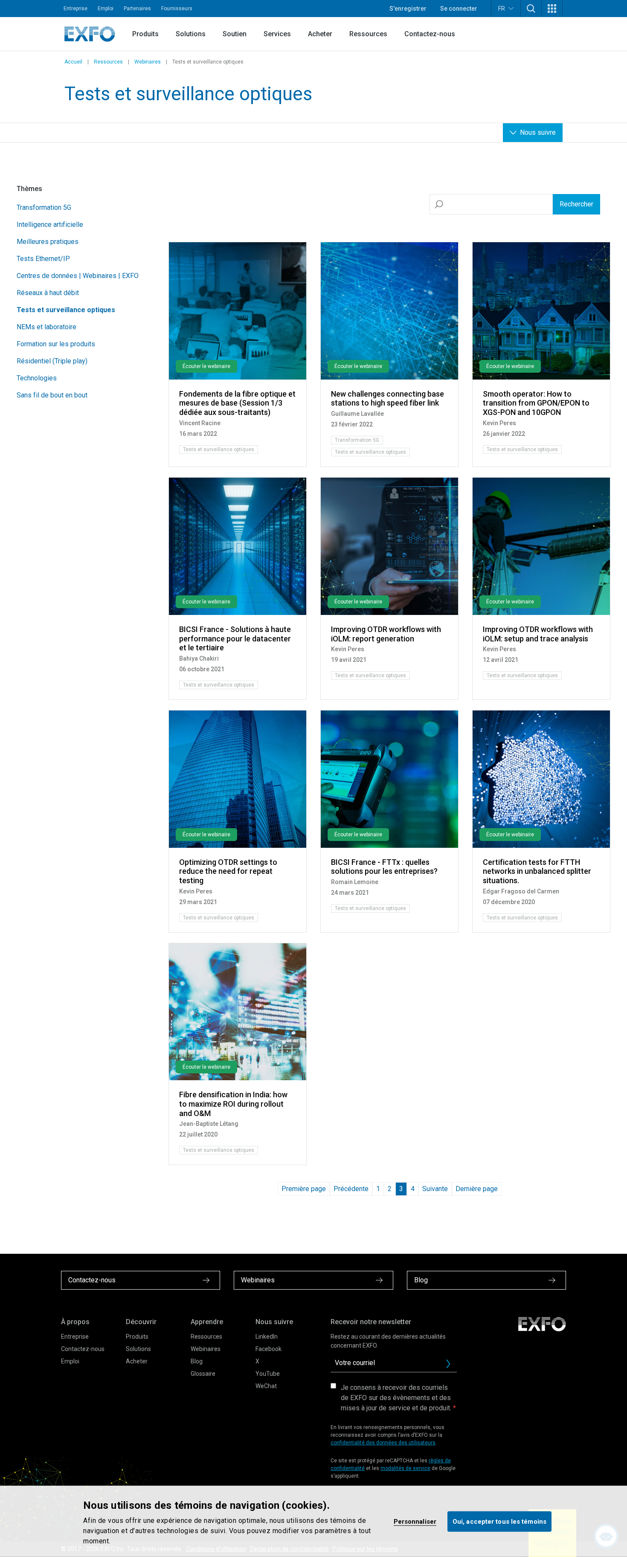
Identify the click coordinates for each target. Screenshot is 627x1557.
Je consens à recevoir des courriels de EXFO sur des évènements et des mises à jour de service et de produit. (396, 1397)
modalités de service (405, 1468)
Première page (304, 1189)
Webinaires (147, 62)
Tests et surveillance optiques (66, 310)
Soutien (235, 34)
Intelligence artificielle (50, 224)
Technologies (37, 378)
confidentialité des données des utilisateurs (383, 1443)
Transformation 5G (44, 207)
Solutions (191, 34)
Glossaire (203, 1373)
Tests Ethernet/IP (43, 259)
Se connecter (458, 8)
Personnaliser (415, 1521)
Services (277, 34)
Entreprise (75, 9)
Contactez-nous (429, 34)
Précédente (351, 1189)
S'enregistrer (408, 8)
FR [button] (501, 8)
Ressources (368, 34)
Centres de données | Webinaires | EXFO (78, 276)
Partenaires (137, 9)
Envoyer (448, 1364)
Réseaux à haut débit (48, 293)
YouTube (267, 1373)
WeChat (266, 1386)
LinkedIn (266, 1336)
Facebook (268, 1348)
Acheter (320, 34)
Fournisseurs (176, 9)
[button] (531, 8)
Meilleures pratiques (47, 242)
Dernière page (477, 1189)
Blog (197, 1361)
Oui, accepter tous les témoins (499, 1521)
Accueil (73, 62)
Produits (145, 34)
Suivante (435, 1189)
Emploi (105, 9)
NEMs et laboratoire (46, 327)
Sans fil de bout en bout (52, 395)
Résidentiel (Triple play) (52, 361)
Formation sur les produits (56, 344)
